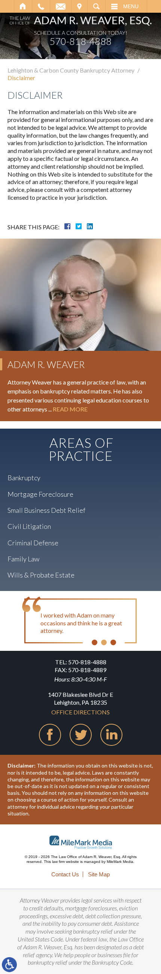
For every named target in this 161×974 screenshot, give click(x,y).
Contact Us (65, 874)
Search (96, 6)
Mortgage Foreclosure (40, 494)
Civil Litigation (29, 526)
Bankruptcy (23, 478)
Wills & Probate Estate (41, 575)
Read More (70, 409)
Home (23, 6)
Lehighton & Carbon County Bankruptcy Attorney (70, 70)
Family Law (23, 559)
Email (60, 6)
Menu (131, 6)
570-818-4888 (80, 41)
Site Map (99, 874)
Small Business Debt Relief (46, 510)
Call (41, 6)
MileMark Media (120, 862)
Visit (79, 6)
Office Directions (80, 712)
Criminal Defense (32, 543)
